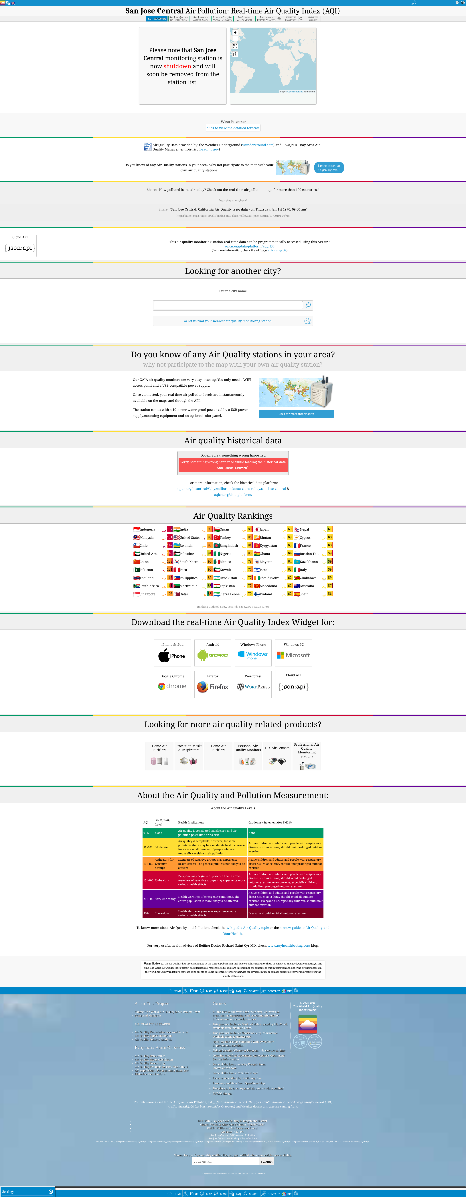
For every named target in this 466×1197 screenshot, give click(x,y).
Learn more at (329, 167)
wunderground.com (257, 145)
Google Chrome (172, 676)
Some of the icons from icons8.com (235, 1073)
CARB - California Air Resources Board (232, 1128)
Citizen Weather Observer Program (235, 1050)
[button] (235, 32)
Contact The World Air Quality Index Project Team (167, 1012)
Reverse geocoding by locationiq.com (237, 1078)
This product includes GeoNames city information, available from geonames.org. (245, 1034)
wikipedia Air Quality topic (247, 927)
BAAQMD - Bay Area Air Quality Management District (232, 1121)
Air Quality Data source (150, 1056)
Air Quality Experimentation (153, 1035)
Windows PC (294, 644)
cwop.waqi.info (275, 1050)
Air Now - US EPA (232, 1132)
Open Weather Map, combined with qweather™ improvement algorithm (243, 1043)
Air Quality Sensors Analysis (153, 1039)
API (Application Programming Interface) (161, 1070)
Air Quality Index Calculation (154, 1059)
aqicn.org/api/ (277, 250)
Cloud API (293, 675)
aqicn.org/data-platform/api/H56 (249, 246)
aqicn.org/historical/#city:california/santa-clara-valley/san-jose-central (231, 488)
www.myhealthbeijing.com (289, 945)
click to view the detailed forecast (233, 128)
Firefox (212, 676)
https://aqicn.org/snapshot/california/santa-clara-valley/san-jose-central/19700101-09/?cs (233, 215)
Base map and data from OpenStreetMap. (239, 1083)
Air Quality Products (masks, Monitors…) (161, 1067)
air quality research (152, 1024)
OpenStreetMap (295, 91)
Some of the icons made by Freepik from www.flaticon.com (239, 1066)
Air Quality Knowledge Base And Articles (161, 1032)
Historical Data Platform (150, 1074)
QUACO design (222, 1093)
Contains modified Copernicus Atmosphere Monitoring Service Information (249, 1057)
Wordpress (253, 676)
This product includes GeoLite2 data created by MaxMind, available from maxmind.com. (250, 1026)
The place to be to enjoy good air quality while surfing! (248, 1088)
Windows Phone (253, 644)
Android (212, 644)
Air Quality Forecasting (150, 1063)
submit (267, 1161)
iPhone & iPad (172, 644)
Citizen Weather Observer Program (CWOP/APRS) (232, 1124)
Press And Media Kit (148, 1015)
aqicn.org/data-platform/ (233, 494)
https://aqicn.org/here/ (233, 200)
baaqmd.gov (209, 149)
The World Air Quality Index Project (307, 1008)
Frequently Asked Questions (160, 1047)
